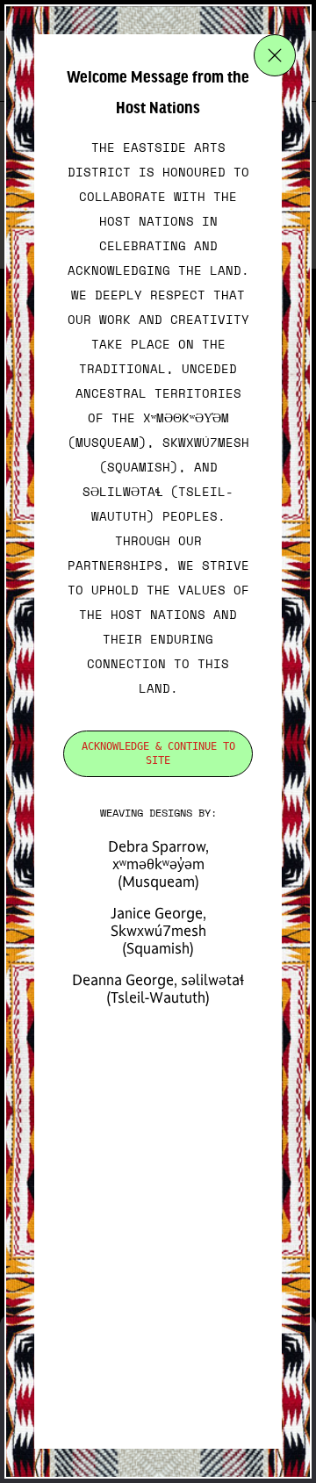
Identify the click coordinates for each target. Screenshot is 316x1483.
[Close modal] (275, 55)
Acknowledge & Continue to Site (158, 753)
